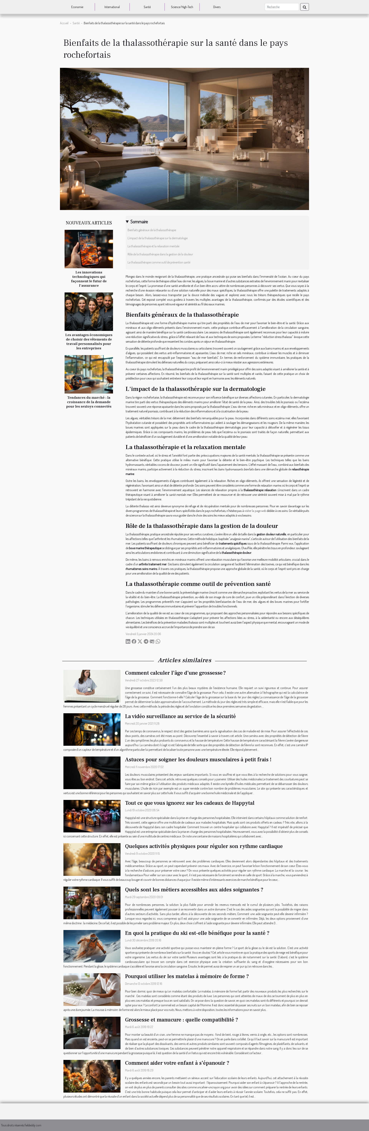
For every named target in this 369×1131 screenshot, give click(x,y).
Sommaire (139, 221)
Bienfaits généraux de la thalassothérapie (152, 230)
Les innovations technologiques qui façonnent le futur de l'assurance (89, 279)
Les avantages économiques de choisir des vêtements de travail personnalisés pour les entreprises (88, 341)
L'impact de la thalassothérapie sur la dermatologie (158, 238)
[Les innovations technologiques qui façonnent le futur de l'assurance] (89, 248)
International (112, 7)
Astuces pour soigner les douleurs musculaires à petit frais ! (198, 759)
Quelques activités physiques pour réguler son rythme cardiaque (204, 846)
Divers (216, 7)
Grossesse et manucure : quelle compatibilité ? (181, 1019)
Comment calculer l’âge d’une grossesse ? (175, 672)
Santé (147, 7)
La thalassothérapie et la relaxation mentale (153, 246)
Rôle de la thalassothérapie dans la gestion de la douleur (160, 254)
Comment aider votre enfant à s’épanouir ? (177, 1063)
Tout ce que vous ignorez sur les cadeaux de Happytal (189, 803)
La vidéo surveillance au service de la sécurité (180, 716)
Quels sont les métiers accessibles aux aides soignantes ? (194, 889)
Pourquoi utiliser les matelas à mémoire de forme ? (187, 976)
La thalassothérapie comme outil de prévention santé (159, 262)
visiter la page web (255, 511)
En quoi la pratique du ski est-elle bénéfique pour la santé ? (197, 933)
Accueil (64, 23)
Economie (77, 7)
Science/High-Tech (182, 7)
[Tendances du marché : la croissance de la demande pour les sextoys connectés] (89, 374)
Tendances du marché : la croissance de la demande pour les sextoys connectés (88, 402)
